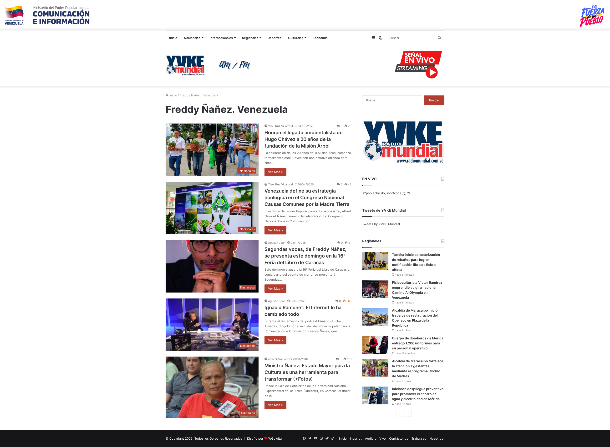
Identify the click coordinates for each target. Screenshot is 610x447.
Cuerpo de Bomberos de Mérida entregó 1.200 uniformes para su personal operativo (417, 343)
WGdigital (275, 438)
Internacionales (221, 38)
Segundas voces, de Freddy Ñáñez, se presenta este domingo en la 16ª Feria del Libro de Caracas (305, 255)
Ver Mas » (275, 172)
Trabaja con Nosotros (427, 438)
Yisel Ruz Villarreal (280, 126)
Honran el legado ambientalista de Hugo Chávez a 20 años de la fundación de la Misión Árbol (303, 139)
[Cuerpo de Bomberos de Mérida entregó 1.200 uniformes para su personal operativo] (375, 345)
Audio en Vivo (375, 438)
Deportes (274, 38)
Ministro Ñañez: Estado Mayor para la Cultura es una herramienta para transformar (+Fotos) (307, 372)
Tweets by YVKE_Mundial (381, 224)
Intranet (356, 438)
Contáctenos (398, 438)
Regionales (250, 38)
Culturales (295, 38)
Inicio (173, 38)
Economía (320, 38)
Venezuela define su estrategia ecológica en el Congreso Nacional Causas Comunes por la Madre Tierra (306, 197)
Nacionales (192, 38)
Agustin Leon (276, 242)
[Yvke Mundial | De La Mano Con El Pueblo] (210, 65)
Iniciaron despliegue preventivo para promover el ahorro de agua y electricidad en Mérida (418, 394)
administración (278, 359)
